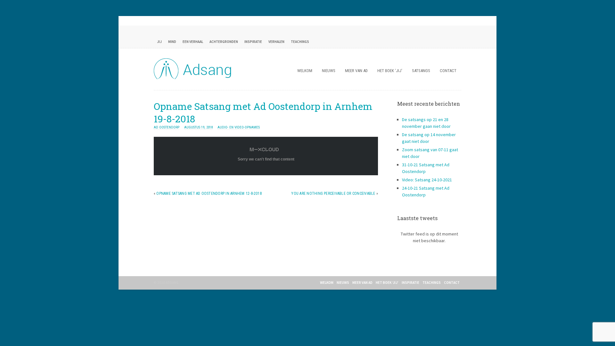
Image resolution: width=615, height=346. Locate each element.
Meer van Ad (356, 70)
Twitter (454, 41)
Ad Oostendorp (166, 127)
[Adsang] (194, 78)
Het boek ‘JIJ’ (389, 70)
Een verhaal (193, 41)
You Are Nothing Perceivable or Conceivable (333, 193)
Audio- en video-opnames (238, 127)
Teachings (300, 41)
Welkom (304, 70)
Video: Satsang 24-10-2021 (427, 180)
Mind (172, 41)
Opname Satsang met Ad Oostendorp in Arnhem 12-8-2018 (208, 193)
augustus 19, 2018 (198, 127)
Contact (448, 70)
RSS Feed (429, 41)
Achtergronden (223, 41)
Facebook (442, 41)
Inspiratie (253, 41)
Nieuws (328, 70)
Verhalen (276, 41)
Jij (159, 41)
